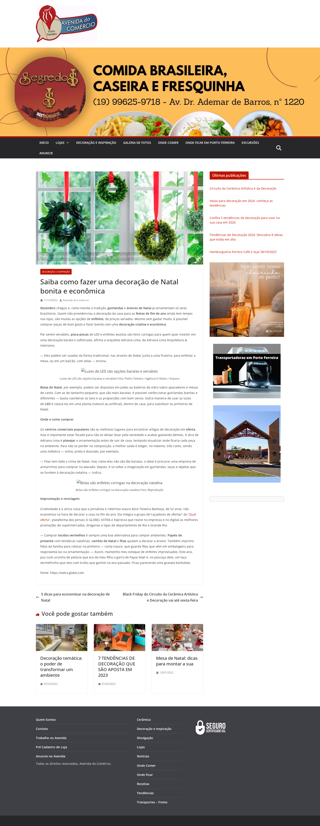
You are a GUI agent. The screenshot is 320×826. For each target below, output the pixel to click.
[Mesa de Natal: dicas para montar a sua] (177, 627)
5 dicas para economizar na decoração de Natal (75, 597)
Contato (42, 729)
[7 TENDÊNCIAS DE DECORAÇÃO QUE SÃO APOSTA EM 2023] (119, 627)
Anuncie (46, 153)
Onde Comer (168, 143)
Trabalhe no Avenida (51, 738)
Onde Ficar (145, 775)
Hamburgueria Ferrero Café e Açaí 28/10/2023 (243, 252)
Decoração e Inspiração (96, 143)
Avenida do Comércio (76, 300)
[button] (66, 143)
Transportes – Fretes (152, 802)
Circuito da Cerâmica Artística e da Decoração (243, 188)
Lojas (60, 143)
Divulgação (145, 738)
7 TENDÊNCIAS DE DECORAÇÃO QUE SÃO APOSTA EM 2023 (116, 666)
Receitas (143, 784)
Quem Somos (46, 719)
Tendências (145, 793)
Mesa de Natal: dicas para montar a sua (177, 661)
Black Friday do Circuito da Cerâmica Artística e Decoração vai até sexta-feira (160, 597)
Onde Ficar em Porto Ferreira (210, 143)
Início (44, 143)
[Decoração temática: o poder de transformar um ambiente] (61, 627)
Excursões (250, 143)
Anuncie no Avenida (50, 756)
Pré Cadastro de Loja (51, 747)
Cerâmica (144, 719)
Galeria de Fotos (137, 143)
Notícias (143, 756)
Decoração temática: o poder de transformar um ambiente (61, 666)
